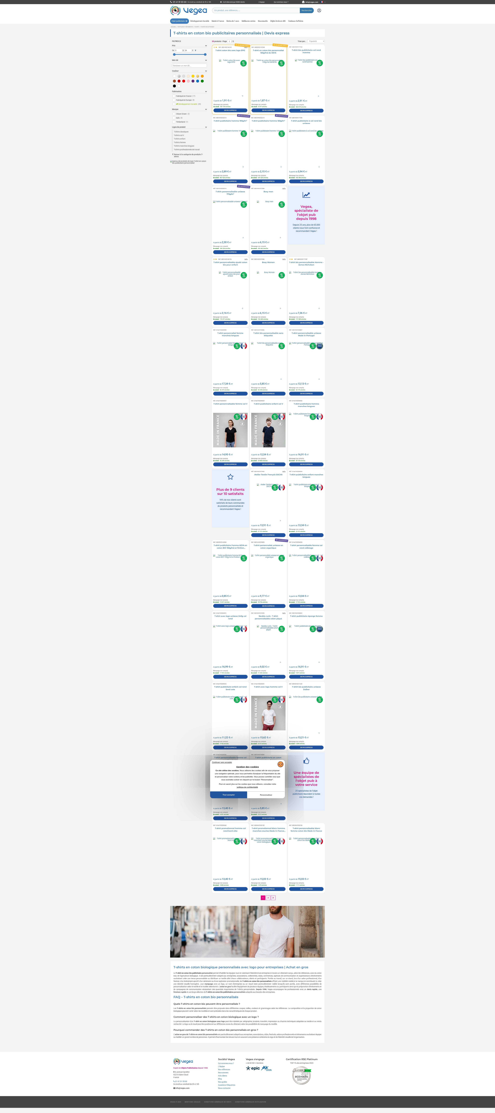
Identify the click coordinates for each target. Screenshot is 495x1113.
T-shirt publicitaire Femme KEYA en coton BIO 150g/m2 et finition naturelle (230, 548)
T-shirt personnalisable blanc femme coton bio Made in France (306, 829)
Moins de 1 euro (232, 21)
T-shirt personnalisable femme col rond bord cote (230, 758)
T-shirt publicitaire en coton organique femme (268, 758)
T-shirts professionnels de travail (187, 149)
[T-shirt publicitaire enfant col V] (268, 430)
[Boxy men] (268, 218)
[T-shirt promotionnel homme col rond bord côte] (230, 854)
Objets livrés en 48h (278, 21)
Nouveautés (263, 21)
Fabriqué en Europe (185, 100)
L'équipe (262, 2)
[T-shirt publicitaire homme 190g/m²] (230, 147)
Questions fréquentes (226, 1085)
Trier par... (302, 41)
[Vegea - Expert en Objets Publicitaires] (188, 15)
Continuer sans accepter (222, 762)
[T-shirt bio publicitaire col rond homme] (306, 76)
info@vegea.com (312, 2)
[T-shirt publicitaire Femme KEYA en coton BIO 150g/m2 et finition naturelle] (230, 571)
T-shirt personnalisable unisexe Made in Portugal (306, 334)
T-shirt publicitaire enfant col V (268, 404)
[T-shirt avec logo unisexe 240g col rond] (230, 642)
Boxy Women (268, 262)
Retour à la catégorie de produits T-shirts (188, 155)
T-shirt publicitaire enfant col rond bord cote (230, 688)
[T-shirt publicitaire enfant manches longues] (306, 501)
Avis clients (222, 1076)
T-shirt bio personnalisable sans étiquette (268, 334)
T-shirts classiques (181, 132)
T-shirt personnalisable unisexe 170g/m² (230, 192)
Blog (220, 1079)
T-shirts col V (179, 135)
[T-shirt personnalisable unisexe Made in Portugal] (306, 359)
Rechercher (307, 10)
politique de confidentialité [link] (247, 787)
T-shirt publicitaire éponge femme (306, 616)
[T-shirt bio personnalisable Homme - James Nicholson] (306, 288)
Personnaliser (266, 795)
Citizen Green (183, 114)
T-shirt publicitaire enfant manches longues (306, 475)
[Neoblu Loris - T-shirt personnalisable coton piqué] (268, 642)
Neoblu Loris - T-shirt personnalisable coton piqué (268, 617)
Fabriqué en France (185, 96)
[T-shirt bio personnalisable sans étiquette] (268, 359)
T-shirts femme (180, 142)
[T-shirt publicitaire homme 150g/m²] (268, 147)
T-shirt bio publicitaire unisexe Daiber (306, 688)
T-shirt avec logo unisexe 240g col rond (230, 617)
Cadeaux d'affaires (295, 21)
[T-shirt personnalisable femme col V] (230, 430)
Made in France (218, 21)
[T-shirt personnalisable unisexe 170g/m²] (230, 218)
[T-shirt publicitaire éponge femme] (306, 642)
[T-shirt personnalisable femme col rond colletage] (306, 571)
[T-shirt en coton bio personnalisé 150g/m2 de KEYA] (268, 76)
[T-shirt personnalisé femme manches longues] (230, 359)
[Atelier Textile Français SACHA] (268, 501)
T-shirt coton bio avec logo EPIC (230, 50)
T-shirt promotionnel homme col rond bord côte (230, 829)
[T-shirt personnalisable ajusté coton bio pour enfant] (230, 288)
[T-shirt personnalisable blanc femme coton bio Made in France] (306, 854)
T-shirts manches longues (184, 146)
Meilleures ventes (248, 21)
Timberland (182, 122)
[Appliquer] (195, 50)
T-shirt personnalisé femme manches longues (230, 334)
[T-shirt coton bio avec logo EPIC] (230, 76)
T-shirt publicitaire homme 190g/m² (230, 121)
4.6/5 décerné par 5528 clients (233, 2)
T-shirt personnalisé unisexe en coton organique (268, 546)
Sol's (179, 118)
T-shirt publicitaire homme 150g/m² (268, 121)
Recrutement (223, 1073)
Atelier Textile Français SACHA (268, 474)
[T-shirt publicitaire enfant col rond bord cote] (230, 713)
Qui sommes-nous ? (281, 2)
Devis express (230, 110)
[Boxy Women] (268, 288)
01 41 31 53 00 (181, 1081)
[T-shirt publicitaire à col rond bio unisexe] (306, 147)
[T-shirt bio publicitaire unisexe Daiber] (306, 713)
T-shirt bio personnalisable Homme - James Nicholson (306, 263)
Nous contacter (224, 1088)
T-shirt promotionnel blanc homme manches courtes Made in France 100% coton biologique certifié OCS (268, 831)
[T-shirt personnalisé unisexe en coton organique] (268, 571)
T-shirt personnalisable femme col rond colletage (306, 546)
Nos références (224, 1069)
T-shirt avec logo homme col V (268, 687)
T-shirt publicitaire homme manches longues (306, 405)
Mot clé (175, 60)
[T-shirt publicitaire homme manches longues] (306, 430)
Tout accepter (229, 795)
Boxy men (268, 191)
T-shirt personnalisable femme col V (230, 404)
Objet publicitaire (178, 21)
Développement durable (199, 21)
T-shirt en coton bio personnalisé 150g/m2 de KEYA (268, 51)
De (173, 50)
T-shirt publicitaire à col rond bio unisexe (306, 122)
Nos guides (222, 1082)
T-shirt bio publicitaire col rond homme (306, 51)
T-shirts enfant (179, 139)
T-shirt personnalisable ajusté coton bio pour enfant (230, 263)
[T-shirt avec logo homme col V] (268, 713)
